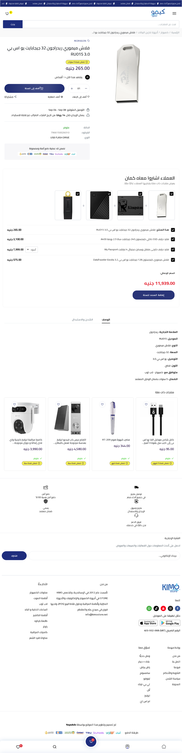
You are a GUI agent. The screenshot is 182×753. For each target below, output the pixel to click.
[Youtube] (163, 608)
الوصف (106, 319)
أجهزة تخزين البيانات (148, 32)
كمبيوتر (164, 32)
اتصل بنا (176, 661)
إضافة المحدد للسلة (153, 295)
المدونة (176, 684)
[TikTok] (156, 608)
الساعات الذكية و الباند (36, 609)
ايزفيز (147, 695)
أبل (148, 690)
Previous (3, 435)
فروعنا (177, 667)
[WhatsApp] (149, 608)
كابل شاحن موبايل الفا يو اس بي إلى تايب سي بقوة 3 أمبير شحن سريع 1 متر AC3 (158, 441)
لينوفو (146, 678)
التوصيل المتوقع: (75, 109)
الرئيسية (175, 32)
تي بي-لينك (144, 684)
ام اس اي (145, 701)
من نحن (176, 656)
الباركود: (85, 132)
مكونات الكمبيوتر (38, 592)
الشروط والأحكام (171, 673)
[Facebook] (177, 608)
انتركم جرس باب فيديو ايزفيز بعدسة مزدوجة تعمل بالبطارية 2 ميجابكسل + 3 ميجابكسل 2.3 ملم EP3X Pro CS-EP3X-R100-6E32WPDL (69, 441)
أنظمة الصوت (40, 598)
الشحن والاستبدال (82, 319)
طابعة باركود (40, 621)
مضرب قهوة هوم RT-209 (116, 439)
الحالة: (86, 127)
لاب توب (43, 604)
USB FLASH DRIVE (59, 137)
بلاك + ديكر (144, 661)
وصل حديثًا (144, 656)
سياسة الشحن (173, 678)
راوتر (45, 626)
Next (179, 435)
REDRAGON (80, 41)
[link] (146, 404)
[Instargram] (170, 608)
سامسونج (145, 673)
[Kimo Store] (157, 14)
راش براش (145, 667)
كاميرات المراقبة (38, 632)
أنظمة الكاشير (40, 615)
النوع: (87, 137)
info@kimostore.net (96, 614)
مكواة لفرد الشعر (38, 638)
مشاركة (8, 97)
